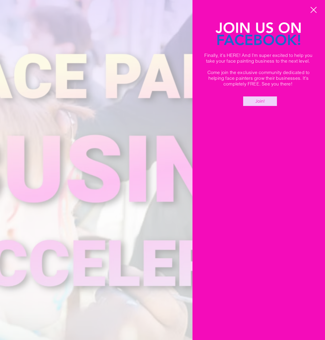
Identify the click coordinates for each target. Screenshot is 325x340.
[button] (313, 10)
